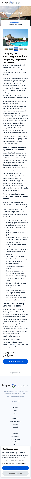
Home (15, 410)
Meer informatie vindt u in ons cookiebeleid (14, 463)
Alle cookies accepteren (15, 468)
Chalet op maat (15, 439)
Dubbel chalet (15, 442)
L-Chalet (15, 444)
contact (15, 344)
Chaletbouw (15, 419)
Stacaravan (15, 416)
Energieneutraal (15, 436)
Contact (15, 427)
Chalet (15, 413)
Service (15, 424)
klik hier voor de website (15, 362)
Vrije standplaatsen (15, 421)
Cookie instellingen (15, 473)
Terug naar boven (15, 373)
